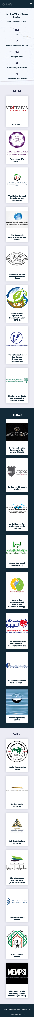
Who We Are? (26, 1009)
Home (5, 1009)
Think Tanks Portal (14, 1009)
